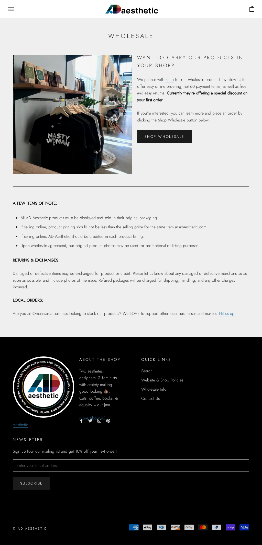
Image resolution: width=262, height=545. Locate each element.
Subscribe (31, 483)
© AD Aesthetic (30, 528)
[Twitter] (90, 420)
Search (146, 371)
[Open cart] (251, 9)
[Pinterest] (108, 420)
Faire (170, 79)
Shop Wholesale (164, 136)
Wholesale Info (154, 389)
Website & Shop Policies (162, 380)
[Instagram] (99, 420)
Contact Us (150, 398)
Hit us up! (227, 313)
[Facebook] (81, 420)
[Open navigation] (11, 9)
